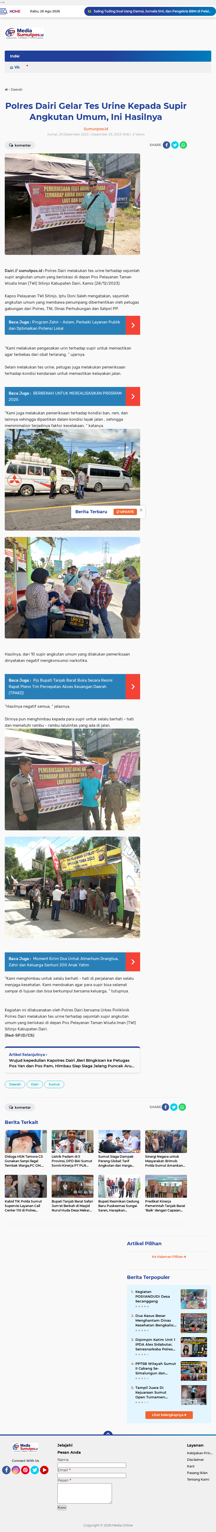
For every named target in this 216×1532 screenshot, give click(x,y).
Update (126, 512)
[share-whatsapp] (183, 145)
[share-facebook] (166, 145)
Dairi (34, 1084)
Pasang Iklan (197, 1473)
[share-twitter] (175, 145)
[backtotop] (108, 1435)
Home (14, 11)
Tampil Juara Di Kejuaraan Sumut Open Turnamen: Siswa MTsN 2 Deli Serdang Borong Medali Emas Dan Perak (151, 1392)
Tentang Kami (198, 1479)
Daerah (15, 1084)
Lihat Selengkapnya (168, 1415)
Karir (191, 1466)
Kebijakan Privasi (200, 1453)
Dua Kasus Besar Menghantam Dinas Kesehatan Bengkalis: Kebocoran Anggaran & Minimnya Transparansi (155, 1320)
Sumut (54, 1084)
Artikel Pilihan (144, 1244)
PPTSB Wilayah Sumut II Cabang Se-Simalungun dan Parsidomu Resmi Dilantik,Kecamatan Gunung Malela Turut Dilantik (152, 13)
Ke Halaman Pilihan (168, 1257)
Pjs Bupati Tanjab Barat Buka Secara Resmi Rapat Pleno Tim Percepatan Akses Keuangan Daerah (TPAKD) (60, 686)
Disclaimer (195, 1460)
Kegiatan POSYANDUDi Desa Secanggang (152, 1296)
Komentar (22, 1107)
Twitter (37, 1476)
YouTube (48, 1476)
